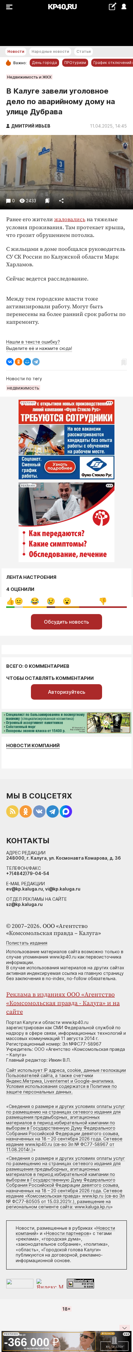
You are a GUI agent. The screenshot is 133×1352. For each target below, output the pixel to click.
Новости (15, 51)
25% (35, 601)
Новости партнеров (67, 1233)
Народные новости (50, 51)
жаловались (69, 219)
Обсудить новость (66, 622)
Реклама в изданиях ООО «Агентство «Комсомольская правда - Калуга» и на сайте (63, 1003)
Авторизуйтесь (66, 692)
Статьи (83, 51)
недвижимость (23, 387)
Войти (123, 7)
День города (44, 62)
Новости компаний (33, 745)
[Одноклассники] (18, 361)
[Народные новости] (112, 6)
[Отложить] (47, 200)
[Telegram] (36, 361)
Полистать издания (26, 943)
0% (10, 601)
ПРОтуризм (75, 62)
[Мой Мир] (27, 361)
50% (103, 601)
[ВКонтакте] (10, 361)
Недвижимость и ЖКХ (29, 76)
